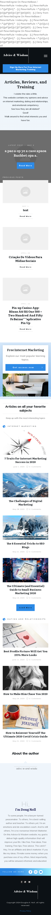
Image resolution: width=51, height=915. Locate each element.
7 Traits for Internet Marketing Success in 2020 (25, 460)
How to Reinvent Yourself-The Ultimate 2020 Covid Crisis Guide (25, 734)
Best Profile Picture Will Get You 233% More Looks (25, 653)
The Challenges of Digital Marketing (25, 502)
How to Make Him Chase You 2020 (25, 694)
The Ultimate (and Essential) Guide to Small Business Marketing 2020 (25, 589)
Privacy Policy (25, 911)
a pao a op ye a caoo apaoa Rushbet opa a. (25, 153)
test (25, 210)
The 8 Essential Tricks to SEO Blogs (25, 545)
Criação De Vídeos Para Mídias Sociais (25, 259)
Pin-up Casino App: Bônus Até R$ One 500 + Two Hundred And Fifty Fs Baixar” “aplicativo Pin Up (25, 315)
